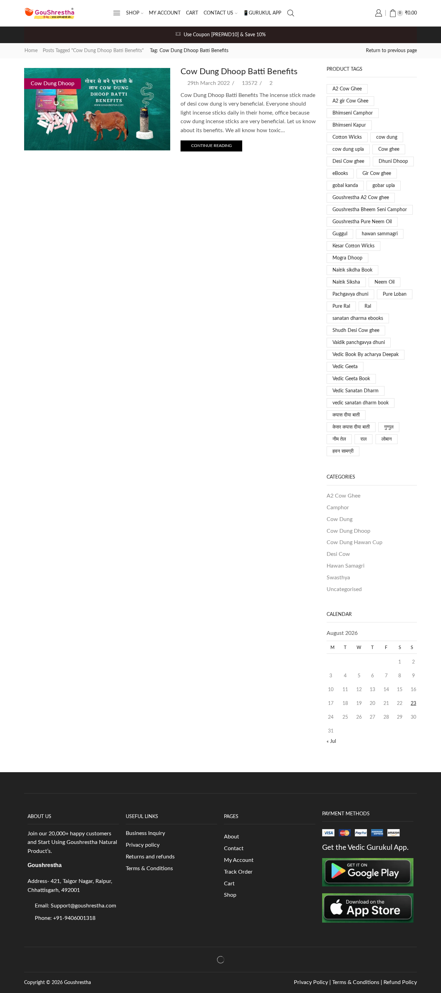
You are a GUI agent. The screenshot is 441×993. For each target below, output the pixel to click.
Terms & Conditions (150, 868)
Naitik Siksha (346, 282)
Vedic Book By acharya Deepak (365, 354)
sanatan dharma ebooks (357, 318)
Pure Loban (395, 294)
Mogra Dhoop (347, 258)
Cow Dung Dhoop (52, 83)
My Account (239, 860)
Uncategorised (344, 589)
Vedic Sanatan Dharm (355, 391)
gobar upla (383, 185)
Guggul (339, 234)
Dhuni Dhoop (393, 161)
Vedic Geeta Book (351, 378)
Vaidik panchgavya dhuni (358, 342)
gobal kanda (345, 185)
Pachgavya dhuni (350, 294)
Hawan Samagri (346, 566)
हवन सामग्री (342, 451)
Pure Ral (341, 306)
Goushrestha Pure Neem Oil (362, 221)
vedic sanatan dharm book (360, 403)
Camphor (338, 507)
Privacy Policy (311, 982)
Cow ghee (388, 149)
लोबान (386, 439)
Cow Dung (339, 519)
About (231, 836)
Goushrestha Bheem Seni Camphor (369, 209)
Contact (234, 848)
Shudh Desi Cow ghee (355, 330)
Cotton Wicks (347, 137)
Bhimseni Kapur (349, 125)
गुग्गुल (388, 427)
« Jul (331, 741)
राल (363, 439)
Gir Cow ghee (376, 173)
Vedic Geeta (345, 366)
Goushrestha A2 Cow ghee (360, 197)
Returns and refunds (150, 856)
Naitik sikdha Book (352, 270)
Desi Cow (338, 554)
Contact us (218, 13)
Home (31, 50)
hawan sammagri (380, 234)
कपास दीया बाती (346, 415)
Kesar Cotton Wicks (353, 246)
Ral (368, 306)
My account (165, 13)
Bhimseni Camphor (352, 113)
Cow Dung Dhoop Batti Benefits (239, 72)
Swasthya (338, 577)
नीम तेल (339, 439)
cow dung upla (348, 149)
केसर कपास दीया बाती (351, 427)
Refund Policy (400, 982)
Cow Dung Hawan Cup (354, 542)
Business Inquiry (145, 833)
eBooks (340, 173)
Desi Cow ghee (348, 161)
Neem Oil (384, 282)
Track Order (238, 872)
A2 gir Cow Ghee (350, 101)
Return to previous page (391, 50)
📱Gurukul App (262, 13)
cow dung (386, 137)
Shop (132, 13)
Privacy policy (143, 845)
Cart (192, 13)
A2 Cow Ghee (347, 89)
